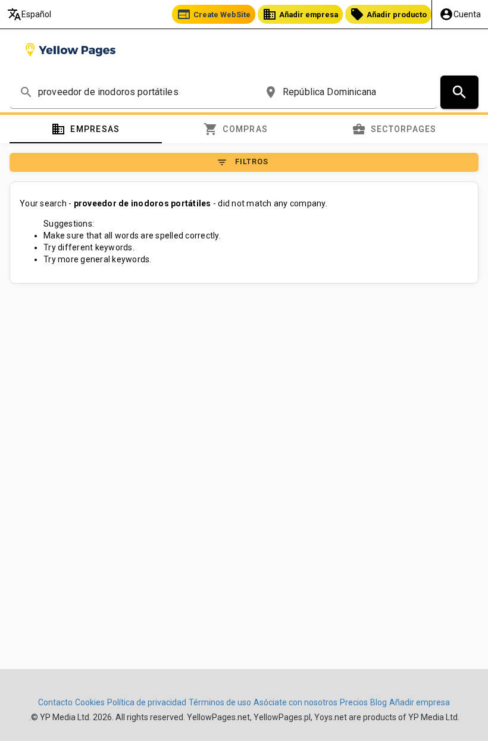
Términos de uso (220, 702)
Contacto (55, 702)
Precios (354, 702)
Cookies (90, 702)
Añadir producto (388, 14)
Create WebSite (214, 14)
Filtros (242, 162)
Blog (378, 702)
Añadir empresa (300, 14)
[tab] (86, 129)
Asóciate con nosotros (295, 702)
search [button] (26, 92)
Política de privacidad (146, 702)
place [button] (271, 92)
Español (29, 14)
